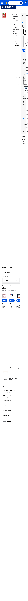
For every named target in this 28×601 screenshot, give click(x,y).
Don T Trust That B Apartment (9, 390)
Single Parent (6, 412)
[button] (16, 43)
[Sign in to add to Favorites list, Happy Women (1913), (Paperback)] (12, 296)
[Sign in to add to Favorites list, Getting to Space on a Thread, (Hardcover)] (19, 296)
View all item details (20, 77)
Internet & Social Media (8, 417)
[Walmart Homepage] (6, 3)
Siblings (4, 405)
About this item (7, 267)
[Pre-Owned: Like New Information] (25, 43)
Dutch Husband (6, 392)
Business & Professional (8, 410)
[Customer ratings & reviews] (18, 367)
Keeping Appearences (7, 395)
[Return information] (23, 28)
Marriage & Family (6, 407)
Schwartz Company (7, 397)
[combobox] (15, 3)
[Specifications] (18, 276)
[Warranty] (17, 280)
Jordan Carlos (15, 14)
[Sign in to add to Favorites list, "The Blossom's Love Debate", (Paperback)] (4, 296)
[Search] (21, 3)
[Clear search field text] (19, 3)
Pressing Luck (6, 402)
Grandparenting (6, 415)
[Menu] (2, 3)
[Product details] (18, 272)
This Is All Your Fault (7, 400)
